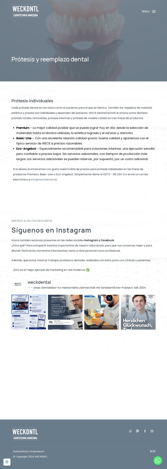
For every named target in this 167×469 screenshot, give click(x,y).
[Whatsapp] (157, 460)
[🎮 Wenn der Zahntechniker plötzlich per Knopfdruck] (101, 312)
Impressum (37, 451)
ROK (153, 451)
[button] (149, 11)
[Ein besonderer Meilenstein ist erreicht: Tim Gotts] (138, 312)
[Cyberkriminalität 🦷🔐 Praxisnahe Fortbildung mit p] (28, 312)
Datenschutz (21, 451)
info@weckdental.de (44, 179)
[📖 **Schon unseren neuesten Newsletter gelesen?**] (65, 312)
